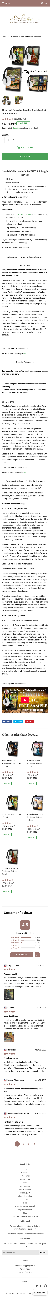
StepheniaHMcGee (18, 1293)
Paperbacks (25, 1179)
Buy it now (25, 156)
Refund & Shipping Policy (25, 1266)
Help (25, 1203)
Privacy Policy (25, 1269)
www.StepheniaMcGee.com (25, 1229)
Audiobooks (25, 1186)
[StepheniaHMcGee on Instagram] (45, 1286)
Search (24, 1281)
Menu (7, 3)
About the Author (25, 1196)
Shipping (16, 128)
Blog (25, 1213)
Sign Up (43, 1253)
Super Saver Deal (25, 1210)
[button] (37, 954)
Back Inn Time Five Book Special (25, 1216)
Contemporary (25, 1189)
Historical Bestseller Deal (25, 1206)
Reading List (25, 1193)
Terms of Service (25, 1272)
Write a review (22, 955)
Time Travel (25, 1176)
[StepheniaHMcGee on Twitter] (37, 1286)
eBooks (25, 1183)
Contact (25, 1199)
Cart (46, 3)
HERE (25, 353)
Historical (25, 1172)
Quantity (5, 135)
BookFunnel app (24, 214)
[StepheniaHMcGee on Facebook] (41, 1286)
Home (4, 37)
